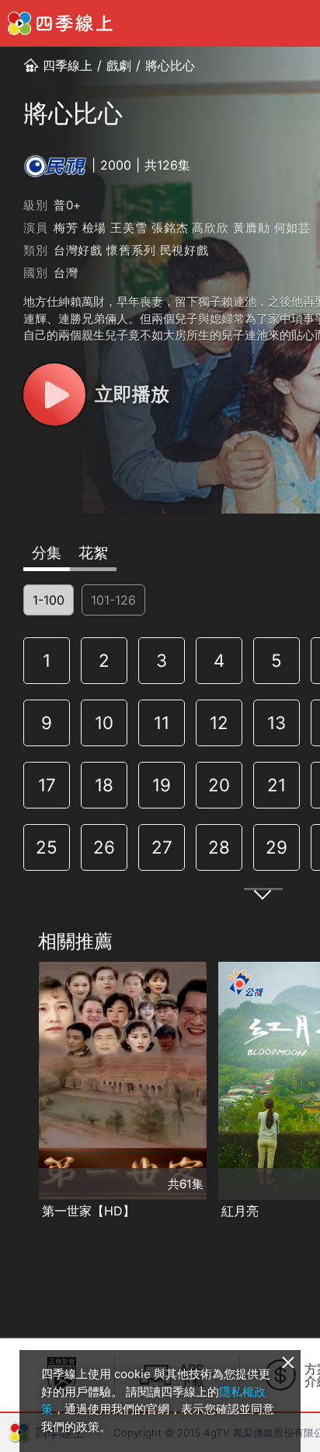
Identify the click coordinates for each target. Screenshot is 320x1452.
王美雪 (128, 227)
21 (276, 784)
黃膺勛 (251, 227)
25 (46, 847)
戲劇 (118, 65)
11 (161, 722)
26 (104, 847)
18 (104, 784)
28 (219, 847)
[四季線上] (60, 23)
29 (276, 847)
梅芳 (66, 227)
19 (161, 784)
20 (219, 784)
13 (276, 722)
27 (161, 847)
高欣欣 (210, 227)
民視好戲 (184, 250)
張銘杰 (169, 227)
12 (219, 722)
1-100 (48, 600)
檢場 (94, 227)
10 (104, 722)
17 (47, 784)
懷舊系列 (130, 250)
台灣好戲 (78, 250)
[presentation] (16, 1092)
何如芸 (292, 227)
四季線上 (67, 65)
